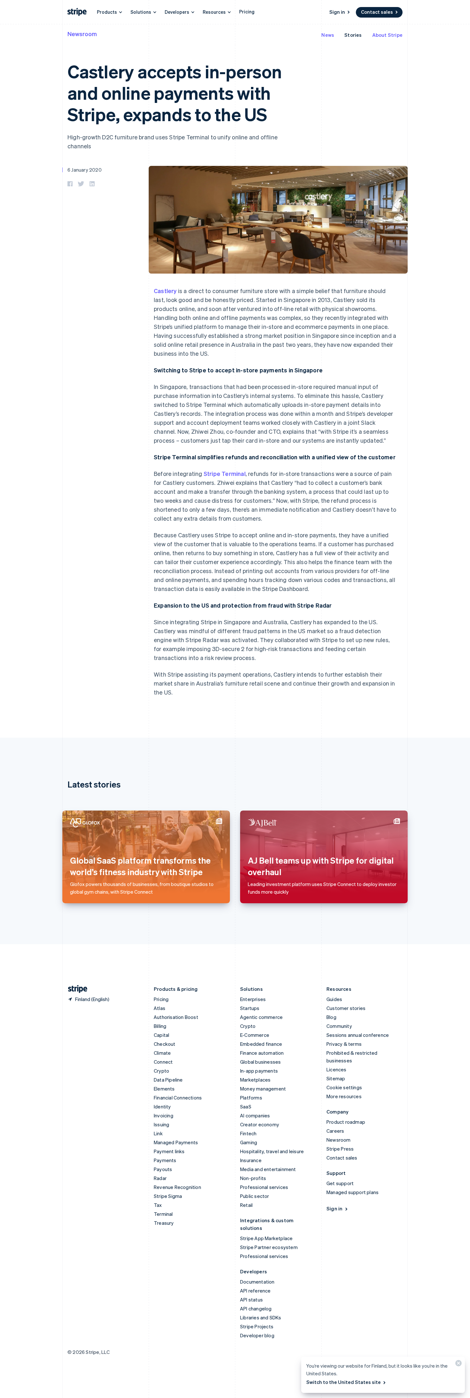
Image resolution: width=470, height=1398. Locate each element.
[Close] (457, 1364)
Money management (263, 1088)
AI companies (255, 1115)
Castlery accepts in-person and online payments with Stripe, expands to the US (174, 92)
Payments (165, 1160)
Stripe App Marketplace (266, 1238)
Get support (340, 1183)
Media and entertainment (268, 1169)
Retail (246, 1205)
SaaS (245, 1106)
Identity (162, 1106)
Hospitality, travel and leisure (272, 1151)
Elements (164, 1088)
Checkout (165, 1044)
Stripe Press (340, 1149)
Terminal (163, 1214)
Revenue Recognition (177, 1187)
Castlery (165, 290)
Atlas (159, 1008)
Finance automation (262, 1053)
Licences (336, 1069)
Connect (163, 1062)
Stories (353, 35)
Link (158, 1133)
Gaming (248, 1142)
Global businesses (260, 1062)
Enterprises (253, 999)
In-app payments (259, 1071)
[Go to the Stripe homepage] (75, 989)
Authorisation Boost (176, 1017)
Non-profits (253, 1178)
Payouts (163, 1169)
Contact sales (377, 12)
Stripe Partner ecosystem (269, 1247)
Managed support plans (352, 1192)
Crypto (161, 1071)
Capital (161, 1035)
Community (339, 1026)
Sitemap (335, 1078)
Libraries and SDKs (260, 1317)
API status (251, 1299)
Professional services (264, 1187)
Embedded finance (261, 1044)
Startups (250, 1008)
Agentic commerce (261, 1017)
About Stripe (387, 35)
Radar (160, 1178)
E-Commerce (254, 1035)
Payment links (169, 1151)
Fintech (248, 1133)
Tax (158, 1205)
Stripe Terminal (225, 473)
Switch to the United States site (343, 1382)
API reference (255, 1290)
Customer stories (345, 1008)
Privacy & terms (344, 1044)
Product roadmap (345, 1122)
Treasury (164, 1223)
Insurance (251, 1160)
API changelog (256, 1308)
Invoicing (163, 1115)
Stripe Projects (256, 1326)
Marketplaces (255, 1079)
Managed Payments (176, 1142)
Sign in (337, 12)
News (327, 35)
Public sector (254, 1196)
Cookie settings (344, 1087)
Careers (335, 1131)
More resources (344, 1096)
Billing (160, 1026)
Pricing (247, 11)
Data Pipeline (168, 1079)
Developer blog (257, 1335)
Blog (331, 1017)
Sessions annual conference (357, 1035)
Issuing (161, 1124)
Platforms (251, 1097)
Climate (162, 1053)
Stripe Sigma (168, 1196)
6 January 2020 (84, 170)
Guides (334, 999)
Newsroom (82, 33)
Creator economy (259, 1124)
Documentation (257, 1281)
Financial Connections (178, 1097)
